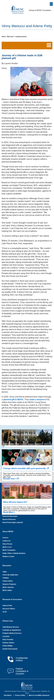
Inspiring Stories (21, 36)
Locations (6, 636)
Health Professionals (10, 649)
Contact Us (7, 541)
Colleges (6, 578)
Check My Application (10, 575)
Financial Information (10, 516)
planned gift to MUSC (13, 399)
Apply (5, 572)
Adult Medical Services (11, 627)
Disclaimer (8, 695)
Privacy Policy (20, 695)
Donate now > (9, 479)
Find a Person (7, 544)
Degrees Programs (9, 584)
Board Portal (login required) (13, 522)
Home (4, 36)
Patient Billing (7, 646)
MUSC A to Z (7, 547)
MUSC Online (7, 590)
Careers (5, 538)
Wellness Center (8, 556)
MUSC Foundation (9, 550)
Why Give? (11, 36)
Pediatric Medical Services (12, 633)
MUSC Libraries (8, 587)
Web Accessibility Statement (39, 695)
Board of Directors (9, 519)
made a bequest (37, 399)
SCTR (5, 612)
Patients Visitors (8, 643)
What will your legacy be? (15, 502)
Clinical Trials (7, 605)
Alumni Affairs (8, 581)
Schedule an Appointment (12, 630)
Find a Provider (8, 639)
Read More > (9, 512)
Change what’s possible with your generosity (24, 468)
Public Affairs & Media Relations (14, 553)
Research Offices (9, 609)
